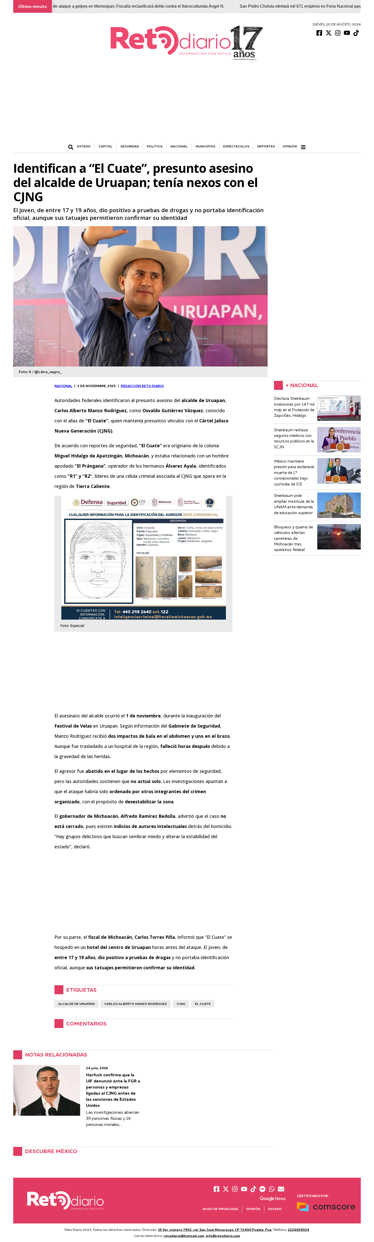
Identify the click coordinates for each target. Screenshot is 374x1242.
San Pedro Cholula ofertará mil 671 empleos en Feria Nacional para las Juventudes (281, 6)
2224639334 (298, 1230)
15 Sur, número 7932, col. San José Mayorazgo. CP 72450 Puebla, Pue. (215, 1230)
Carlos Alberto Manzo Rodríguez (135, 1004)
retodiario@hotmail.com (184, 1236)
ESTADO (84, 146)
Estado (275, 1209)
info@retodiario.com (223, 1236)
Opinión (290, 146)
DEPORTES (266, 146)
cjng (181, 1004)
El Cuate (203, 1004)
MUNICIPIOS (205, 146)
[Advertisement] (187, 104)
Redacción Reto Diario (142, 386)
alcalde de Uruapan (76, 1004)
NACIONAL (179, 146)
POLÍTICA (155, 146)
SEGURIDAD (129, 146)
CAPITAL (105, 146)
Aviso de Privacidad (220, 1209)
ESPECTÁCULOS (236, 146)
